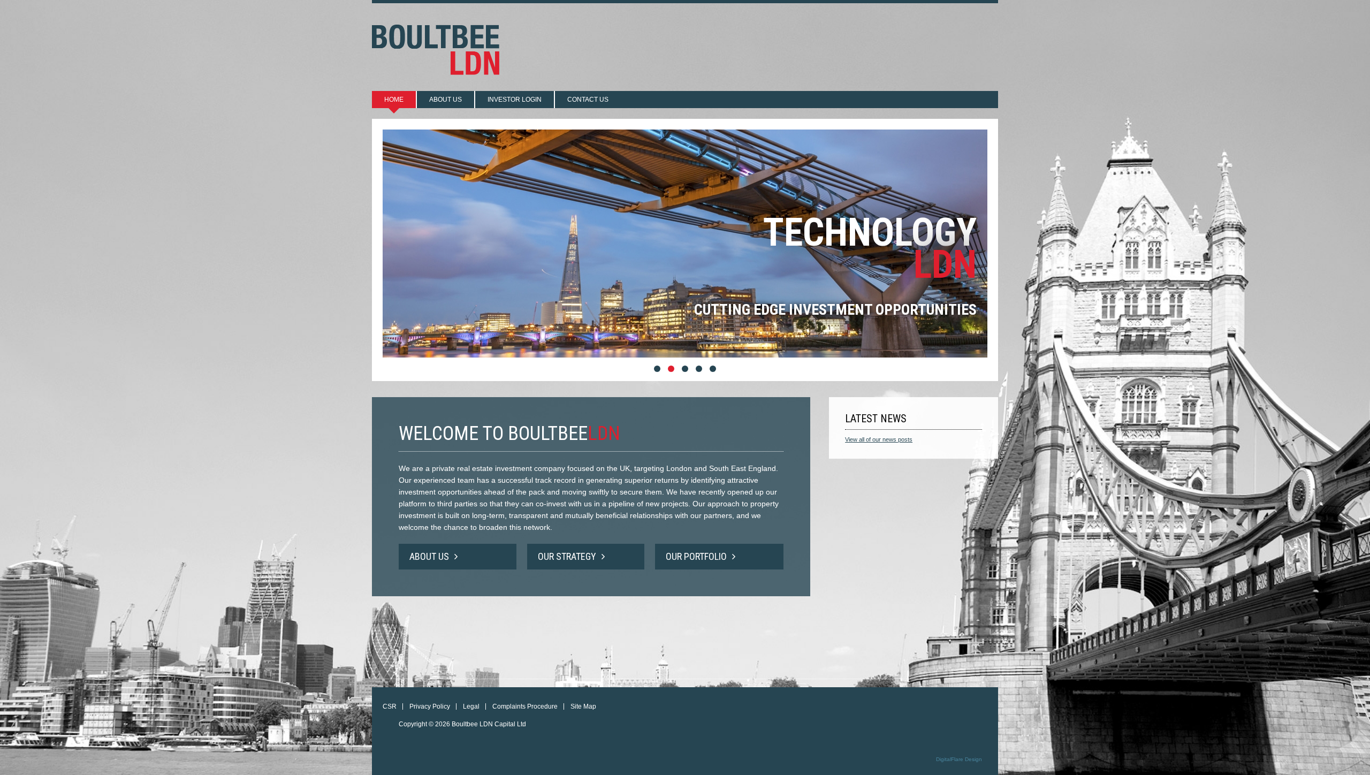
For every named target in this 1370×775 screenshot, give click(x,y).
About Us (429, 556)
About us (445, 99)
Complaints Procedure (525, 706)
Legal (471, 706)
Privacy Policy (429, 706)
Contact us (587, 99)
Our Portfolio (696, 556)
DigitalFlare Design (959, 759)
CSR (390, 706)
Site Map (583, 706)
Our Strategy (567, 556)
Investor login (515, 99)
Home (394, 99)
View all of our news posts (878, 439)
